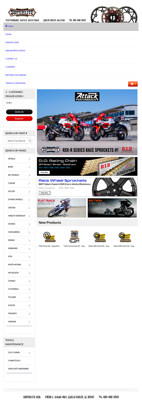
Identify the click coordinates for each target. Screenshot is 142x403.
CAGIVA (11, 183)
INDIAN (11, 240)
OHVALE (11, 281)
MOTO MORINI (14, 264)
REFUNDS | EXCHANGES (16, 75)
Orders (9, 103)
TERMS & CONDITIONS (15, 83)
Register (19, 118)
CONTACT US (11, 59)
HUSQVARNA (14, 232)
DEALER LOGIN (12, 42)
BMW (10, 167)
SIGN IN (19, 111)
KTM (10, 256)
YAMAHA (12, 321)
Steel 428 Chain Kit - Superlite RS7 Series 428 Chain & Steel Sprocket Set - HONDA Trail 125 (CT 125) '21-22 (125, 246)
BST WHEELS (13, 175)
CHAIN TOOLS (14, 360)
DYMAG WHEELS (15, 199)
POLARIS (12, 297)
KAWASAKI (12, 248)
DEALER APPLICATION (15, 50)
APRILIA (11, 158)
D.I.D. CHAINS (14, 352)
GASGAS (11, 207)
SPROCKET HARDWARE (18, 368)
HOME (8, 34)
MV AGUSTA (13, 272)
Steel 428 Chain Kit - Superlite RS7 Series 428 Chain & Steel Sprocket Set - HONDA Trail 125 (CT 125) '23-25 (99, 246)
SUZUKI (11, 305)
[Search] (30, 141)
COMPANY (10, 67)
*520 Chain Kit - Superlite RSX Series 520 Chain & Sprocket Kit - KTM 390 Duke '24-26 (49, 246)
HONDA (11, 224)
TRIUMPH (12, 313)
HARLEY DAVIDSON (16, 215)
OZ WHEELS (13, 289)
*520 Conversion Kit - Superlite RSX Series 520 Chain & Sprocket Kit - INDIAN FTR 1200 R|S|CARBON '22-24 (74, 246)
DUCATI (11, 191)
